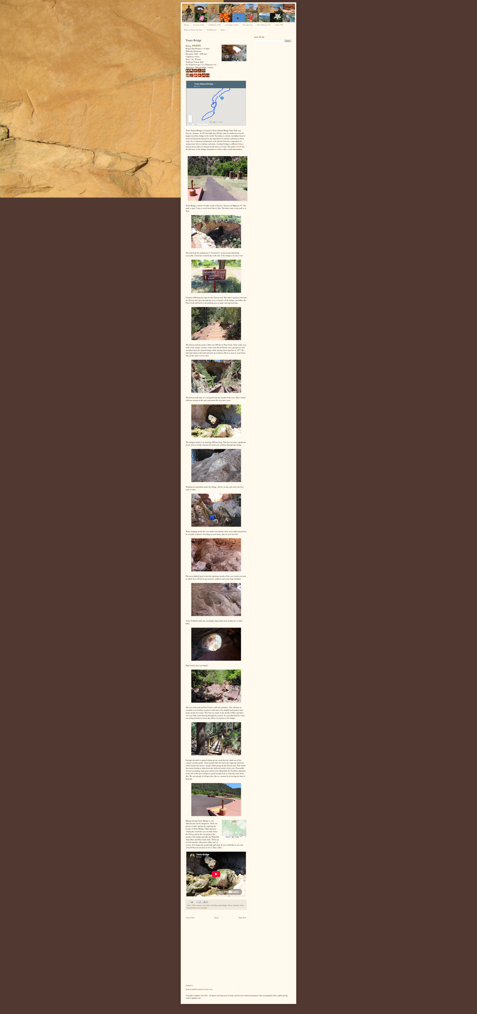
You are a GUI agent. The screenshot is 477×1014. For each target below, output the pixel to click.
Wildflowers (211, 29)
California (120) (214, 24)
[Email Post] (191, 902)
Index (223, 29)
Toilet (242, 905)
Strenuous (236, 905)
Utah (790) (279, 24)
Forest (208, 905)
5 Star (194, 905)
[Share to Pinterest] (207, 902)
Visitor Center (191, 908)
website (238, 146)
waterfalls (204, 908)
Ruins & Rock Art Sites (193, 29)
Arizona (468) (198, 24)
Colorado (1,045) (231, 24)
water (198, 908)
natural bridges (222, 905)
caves (204, 905)
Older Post (242, 917)
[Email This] (197, 902)
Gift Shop (214, 905)
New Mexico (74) (264, 24)
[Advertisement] (272, 61)
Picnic (230, 905)
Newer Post (190, 917)
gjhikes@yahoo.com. (205, 989)
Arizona (198, 905)
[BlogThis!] (200, 902)
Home (186, 24)
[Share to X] (202, 902)
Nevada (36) (248, 24)
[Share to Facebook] (204, 902)
